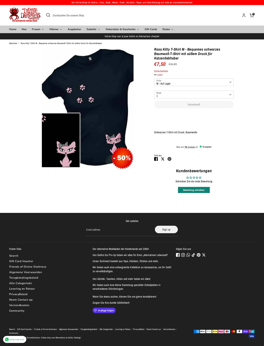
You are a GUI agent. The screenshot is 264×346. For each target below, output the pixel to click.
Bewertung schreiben (194, 190)
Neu (24, 29)
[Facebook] (178, 255)
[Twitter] (204, 255)
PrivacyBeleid (18, 294)
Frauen (36, 29)
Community (16, 311)
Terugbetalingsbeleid (23, 278)
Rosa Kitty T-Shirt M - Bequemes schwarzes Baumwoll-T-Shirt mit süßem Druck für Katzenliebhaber (61, 43)
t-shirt (160, 74)
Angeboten (74, 29)
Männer (54, 29)
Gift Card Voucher (21, 261)
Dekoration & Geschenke (121, 29)
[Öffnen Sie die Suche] (48, 15)
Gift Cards (151, 29)
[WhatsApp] (188, 255)
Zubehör (91, 29)
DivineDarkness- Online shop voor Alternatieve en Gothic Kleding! (54, 337)
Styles (166, 29)
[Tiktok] (193, 255)
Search (13, 256)
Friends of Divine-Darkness (27, 267)
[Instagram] (183, 255)
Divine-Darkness (161, 71)
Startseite (13, 43)
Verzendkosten (19, 305)
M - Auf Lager (163, 83)
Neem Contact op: (21, 300)
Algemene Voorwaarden (25, 272)
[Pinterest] (198, 255)
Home (12, 29)
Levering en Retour (22, 289)
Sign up (166, 229)
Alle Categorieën (20, 283)
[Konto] (244, 15)
